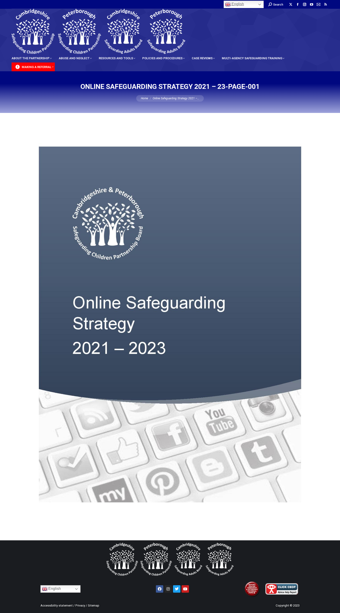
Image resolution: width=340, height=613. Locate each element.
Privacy (80, 605)
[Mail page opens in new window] (318, 4)
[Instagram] (168, 589)
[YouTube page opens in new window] (312, 4)
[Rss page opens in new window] (325, 4)
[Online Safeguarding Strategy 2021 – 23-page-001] (170, 325)
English (237, 4)
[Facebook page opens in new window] (298, 4)
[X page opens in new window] (291, 4)
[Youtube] (185, 589)
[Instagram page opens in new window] (305, 4)
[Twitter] (176, 589)
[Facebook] (159, 589)
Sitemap (93, 605)
